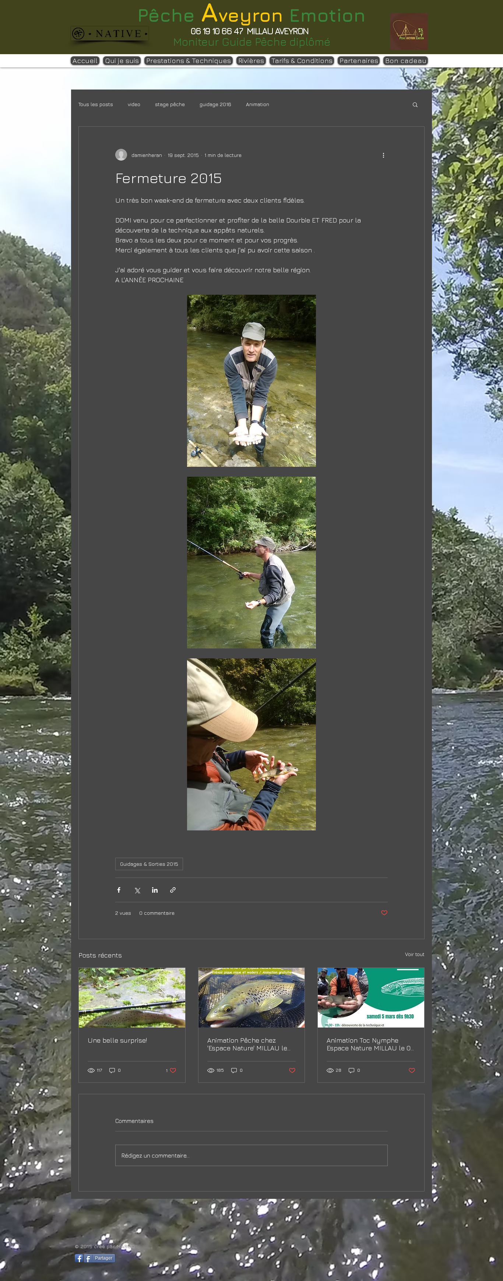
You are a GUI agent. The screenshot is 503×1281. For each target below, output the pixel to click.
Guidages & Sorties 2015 (149, 864)
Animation (257, 104)
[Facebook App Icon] (79, 1258)
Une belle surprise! (117, 1040)
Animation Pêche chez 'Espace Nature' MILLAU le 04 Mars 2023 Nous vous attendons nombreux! (247, 1044)
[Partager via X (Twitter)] (136, 889)
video (134, 104)
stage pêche (170, 104)
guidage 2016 (215, 104)
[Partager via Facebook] (118, 889)
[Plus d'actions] (383, 154)
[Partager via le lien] (172, 889)
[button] (415, 104)
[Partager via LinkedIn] (154, 889)
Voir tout (415, 954)
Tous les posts (95, 104)
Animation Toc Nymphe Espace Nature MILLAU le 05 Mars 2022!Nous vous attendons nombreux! (370, 1044)
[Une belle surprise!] (132, 998)
